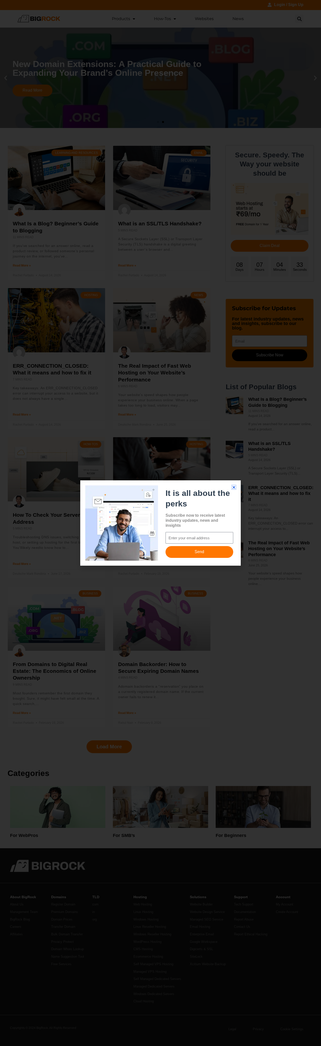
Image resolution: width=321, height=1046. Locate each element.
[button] (234, 487)
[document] (160, 523)
